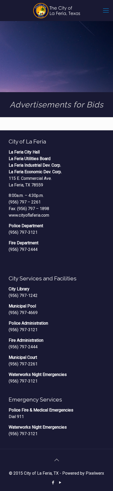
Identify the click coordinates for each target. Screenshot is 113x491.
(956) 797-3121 (23, 232)
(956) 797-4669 (23, 312)
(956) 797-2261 (23, 363)
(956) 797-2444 (23, 249)
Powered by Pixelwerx (83, 473)
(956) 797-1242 (23, 295)
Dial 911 (16, 416)
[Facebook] (53, 482)
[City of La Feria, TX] (56, 10)
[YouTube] (60, 482)
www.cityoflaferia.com (29, 215)
